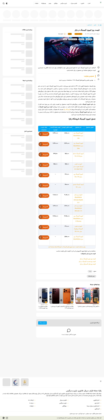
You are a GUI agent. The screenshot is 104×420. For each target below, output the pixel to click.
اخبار (89, 3)
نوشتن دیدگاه (42, 324)
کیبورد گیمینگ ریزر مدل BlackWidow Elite (78, 144)
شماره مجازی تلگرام (97, 413)
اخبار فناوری (89, 23)
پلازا (98, 23)
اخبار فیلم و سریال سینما (93, 406)
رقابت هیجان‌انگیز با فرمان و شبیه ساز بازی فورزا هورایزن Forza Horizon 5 (72, 19)
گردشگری (97, 409)
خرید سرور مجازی (74, 413)
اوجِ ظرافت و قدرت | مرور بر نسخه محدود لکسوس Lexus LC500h (45, 19)
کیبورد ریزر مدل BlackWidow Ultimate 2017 (78, 208)
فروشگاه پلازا (66, 108)
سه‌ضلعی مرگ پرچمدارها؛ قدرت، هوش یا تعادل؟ (88, 307)
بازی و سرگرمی (63, 3)
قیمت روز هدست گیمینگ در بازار (87, 262)
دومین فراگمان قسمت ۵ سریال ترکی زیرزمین (89, 19)
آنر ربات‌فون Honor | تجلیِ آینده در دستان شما (98, 19)
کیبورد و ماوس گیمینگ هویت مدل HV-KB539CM (78, 166)
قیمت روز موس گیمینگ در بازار (88, 260)
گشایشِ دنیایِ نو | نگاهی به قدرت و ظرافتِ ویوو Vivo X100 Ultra (28, 19)
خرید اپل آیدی (82, 413)
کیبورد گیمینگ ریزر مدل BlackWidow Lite (78, 134)
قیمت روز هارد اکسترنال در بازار (88, 265)
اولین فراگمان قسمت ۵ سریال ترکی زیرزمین (54, 19)
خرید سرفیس (88, 413)
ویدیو (50, 3)
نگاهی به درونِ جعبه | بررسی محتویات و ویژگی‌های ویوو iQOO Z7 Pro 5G (63, 19)
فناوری (82, 3)
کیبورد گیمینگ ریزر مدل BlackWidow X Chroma (78, 218)
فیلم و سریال (74, 3)
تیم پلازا (98, 32)
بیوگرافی (56, 3)
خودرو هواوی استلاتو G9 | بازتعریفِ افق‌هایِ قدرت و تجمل (80, 19)
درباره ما (31, 403)
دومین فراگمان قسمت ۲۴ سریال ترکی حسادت (19, 19)
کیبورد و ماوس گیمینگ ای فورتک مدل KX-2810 (78, 229)
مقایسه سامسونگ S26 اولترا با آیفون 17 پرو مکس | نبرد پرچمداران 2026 (62, 308)
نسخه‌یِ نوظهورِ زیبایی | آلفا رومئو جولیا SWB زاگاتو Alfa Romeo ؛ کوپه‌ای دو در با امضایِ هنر (10, 19)
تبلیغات (36, 3)
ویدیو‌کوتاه (43, 3)
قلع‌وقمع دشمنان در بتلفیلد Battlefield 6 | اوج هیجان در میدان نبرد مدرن (37, 19)
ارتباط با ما (31, 400)
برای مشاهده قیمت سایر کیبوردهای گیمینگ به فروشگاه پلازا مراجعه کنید (66, 248)
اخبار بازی (97, 403)
